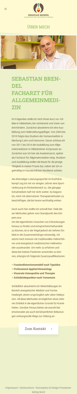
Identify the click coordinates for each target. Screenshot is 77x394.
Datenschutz (27, 387)
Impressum (11, 387)
